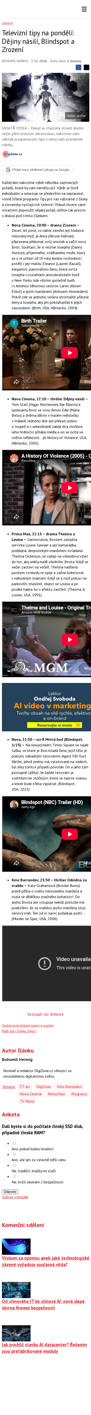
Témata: (9, 1086)
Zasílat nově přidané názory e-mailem (28, 1025)
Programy (79, 1093)
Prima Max (56, 1093)
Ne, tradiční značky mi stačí (34, 1170)
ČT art (25, 1086)
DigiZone (43, 1086)
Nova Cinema (30, 1093)
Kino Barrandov (69, 1086)
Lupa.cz (7, 23)
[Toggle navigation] (84, 9)
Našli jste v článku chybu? (19, 1031)
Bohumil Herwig (15, 61)
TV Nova (27, 1101)
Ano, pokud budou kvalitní (33, 1148)
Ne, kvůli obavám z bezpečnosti (37, 1182)
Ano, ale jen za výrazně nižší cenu (39, 1159)
